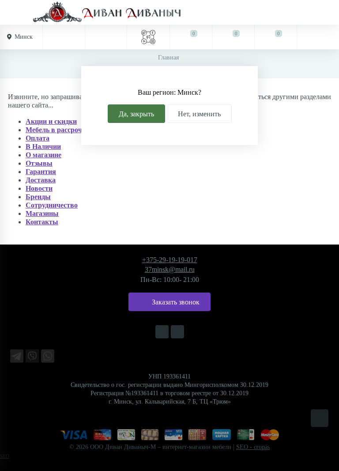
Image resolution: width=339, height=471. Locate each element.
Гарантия (41, 171)
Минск (24, 36)
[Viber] (32, 356)
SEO (4, 456)
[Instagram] (162, 331)
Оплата (37, 138)
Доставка (41, 180)
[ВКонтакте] (177, 331)
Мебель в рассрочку (58, 130)
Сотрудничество (52, 205)
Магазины (42, 213)
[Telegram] (16, 356)
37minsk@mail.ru (170, 269)
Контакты (42, 222)
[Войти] (318, 37)
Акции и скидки (51, 121)
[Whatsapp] (47, 356)
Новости (39, 188)
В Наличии (43, 146)
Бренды (38, 196)
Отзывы (39, 163)
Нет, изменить (199, 114)
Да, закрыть (136, 114)
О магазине (43, 155)
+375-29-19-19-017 (169, 259)
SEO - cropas (253, 447)
